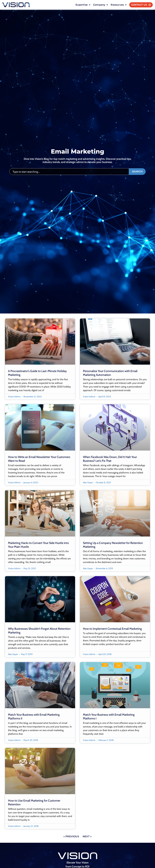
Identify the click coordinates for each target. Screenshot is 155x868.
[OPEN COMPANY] (107, 5)
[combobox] (69, 171)
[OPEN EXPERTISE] (89, 5)
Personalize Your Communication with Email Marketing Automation (110, 373)
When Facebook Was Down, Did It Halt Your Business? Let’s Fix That (110, 459)
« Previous (71, 836)
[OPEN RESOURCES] (126, 5)
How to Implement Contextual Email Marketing (112, 628)
